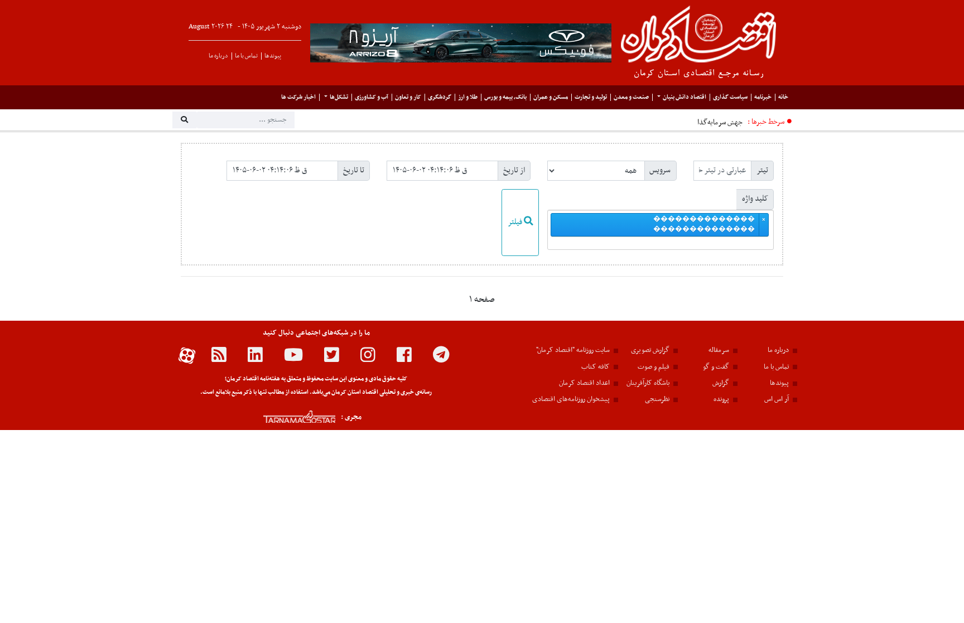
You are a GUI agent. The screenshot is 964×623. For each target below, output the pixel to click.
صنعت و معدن (631, 97)
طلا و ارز (468, 97)
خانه (783, 97)
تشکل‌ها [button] (339, 97)
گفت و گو (716, 367)
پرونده (721, 399)
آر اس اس (776, 399)
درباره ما (218, 56)
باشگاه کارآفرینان (647, 383)
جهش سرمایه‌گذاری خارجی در (701, 122)
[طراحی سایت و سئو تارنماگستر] (287, 416)
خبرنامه (763, 97)
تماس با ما (246, 56)
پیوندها (272, 56)
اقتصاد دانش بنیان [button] (684, 97)
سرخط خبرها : (766, 121)
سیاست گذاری (730, 97)
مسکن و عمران (550, 97)
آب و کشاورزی (371, 97)
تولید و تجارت (591, 97)
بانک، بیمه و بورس (505, 97)
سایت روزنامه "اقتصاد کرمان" (573, 350)
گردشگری (439, 97)
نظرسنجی (657, 399)
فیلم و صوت (653, 367)
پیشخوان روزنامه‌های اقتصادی (571, 399)
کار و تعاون (408, 97)
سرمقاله (718, 350)
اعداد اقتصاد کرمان (584, 383)
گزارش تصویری (650, 350)
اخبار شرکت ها (298, 97)
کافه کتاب (595, 367)
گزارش (720, 383)
